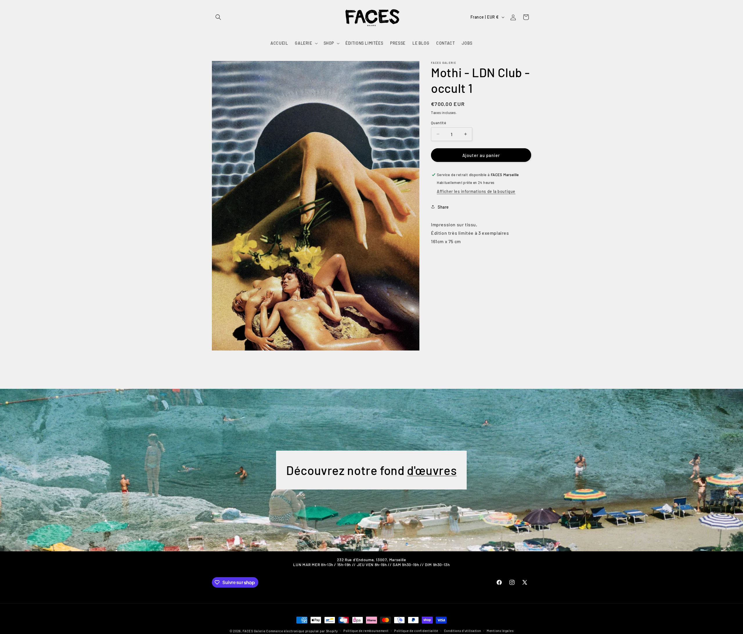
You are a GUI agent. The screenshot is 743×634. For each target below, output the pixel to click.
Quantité (438, 122)
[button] (218, 17)
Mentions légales (500, 631)
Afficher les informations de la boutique (476, 191)
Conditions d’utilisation (462, 631)
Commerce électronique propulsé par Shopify (302, 631)
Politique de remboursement (365, 631)
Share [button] (443, 206)
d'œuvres (432, 470)
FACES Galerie (254, 631)
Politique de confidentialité (416, 631)
